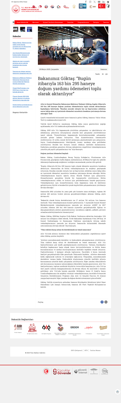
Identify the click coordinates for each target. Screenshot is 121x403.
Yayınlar (70, 22)
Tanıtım (106, 22)
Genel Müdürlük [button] (22, 22)
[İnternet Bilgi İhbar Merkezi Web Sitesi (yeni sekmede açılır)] (104, 371)
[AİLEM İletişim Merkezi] (66, 6)
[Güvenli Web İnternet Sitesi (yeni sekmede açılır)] (94, 371)
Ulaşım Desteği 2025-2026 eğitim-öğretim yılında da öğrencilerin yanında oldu (21, 98)
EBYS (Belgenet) (76, 350)
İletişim (96, 22)
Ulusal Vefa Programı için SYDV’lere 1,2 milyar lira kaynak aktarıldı (21, 90)
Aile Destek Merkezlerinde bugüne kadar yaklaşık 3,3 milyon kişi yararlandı (21, 55)
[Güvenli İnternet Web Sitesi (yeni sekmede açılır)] (80, 371)
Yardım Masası (95, 350)
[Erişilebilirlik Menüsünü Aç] (117, 392)
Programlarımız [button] (83, 22)
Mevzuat (35, 22)
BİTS (86, 350)
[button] (106, 46)
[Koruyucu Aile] (59, 6)
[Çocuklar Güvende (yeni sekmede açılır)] (62, 371)
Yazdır (97, 74)
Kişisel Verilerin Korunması (53, 22)
